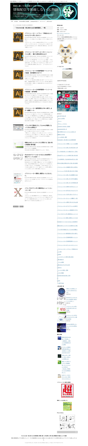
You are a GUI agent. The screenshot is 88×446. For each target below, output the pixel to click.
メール (64, 69)
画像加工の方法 (61, 134)
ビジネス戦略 (60, 273)
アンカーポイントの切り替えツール (32, 76)
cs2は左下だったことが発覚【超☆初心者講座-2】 (69, 155)
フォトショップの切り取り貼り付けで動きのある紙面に (71, 171)
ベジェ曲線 (40, 95)
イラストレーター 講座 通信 (43, 114)
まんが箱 (59, 251)
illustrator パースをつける (40, 160)
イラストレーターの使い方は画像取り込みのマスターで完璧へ (72, 175)
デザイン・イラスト (62, 123)
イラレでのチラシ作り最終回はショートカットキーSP (70, 214)
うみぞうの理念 (61, 118)
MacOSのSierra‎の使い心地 (63, 275)
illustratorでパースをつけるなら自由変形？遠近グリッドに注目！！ (71, 299)
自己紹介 (16, 21)
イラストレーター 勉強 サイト (45, 76)
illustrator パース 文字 (31, 160)
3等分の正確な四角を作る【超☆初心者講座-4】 (69, 163)
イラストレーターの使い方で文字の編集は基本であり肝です (72, 178)
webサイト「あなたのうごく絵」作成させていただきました (66, 377)
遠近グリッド (47, 160)
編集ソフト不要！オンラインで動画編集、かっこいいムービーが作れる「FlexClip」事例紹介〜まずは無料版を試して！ (66, 367)
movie (58, 280)
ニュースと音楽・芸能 (62, 270)
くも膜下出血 (60, 283)
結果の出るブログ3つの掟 (63, 265)
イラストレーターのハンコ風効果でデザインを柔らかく (71, 210)
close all (64, 116)
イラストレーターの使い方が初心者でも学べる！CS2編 (71, 147)
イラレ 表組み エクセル (33, 39)
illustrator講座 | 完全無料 (24, 21)
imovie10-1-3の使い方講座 (63, 126)
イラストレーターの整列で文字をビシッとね (68, 186)
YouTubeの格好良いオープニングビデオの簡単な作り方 (71, 326)
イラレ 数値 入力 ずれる (30, 131)
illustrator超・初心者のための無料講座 (39, 37)
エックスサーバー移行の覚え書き (65, 256)
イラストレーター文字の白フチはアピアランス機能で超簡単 (72, 190)
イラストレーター (49, 177)
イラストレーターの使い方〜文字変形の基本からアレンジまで (72, 182)
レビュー (59, 121)
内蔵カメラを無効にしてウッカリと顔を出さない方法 (71, 290)
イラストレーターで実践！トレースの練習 (67, 143)
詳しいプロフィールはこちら (63, 33)
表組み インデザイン (42, 39)
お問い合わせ (49, 21)
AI (57, 278)
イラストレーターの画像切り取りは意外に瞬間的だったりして (72, 167)
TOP (12, 21)
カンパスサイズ (29, 148)
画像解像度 (34, 148)
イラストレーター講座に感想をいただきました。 (69, 217)
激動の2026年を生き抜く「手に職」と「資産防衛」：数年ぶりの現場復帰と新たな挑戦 (66, 341)
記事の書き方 (60, 259)
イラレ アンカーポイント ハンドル (35, 57)
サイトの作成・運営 (62, 137)
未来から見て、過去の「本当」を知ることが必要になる (66, 357)
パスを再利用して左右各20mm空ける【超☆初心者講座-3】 (71, 159)
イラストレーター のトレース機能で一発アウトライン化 (71, 198)
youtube (59, 254)
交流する (59, 267)
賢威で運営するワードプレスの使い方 (66, 131)
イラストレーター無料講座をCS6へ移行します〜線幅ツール (72, 233)
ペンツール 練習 (46, 57)
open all (59, 116)
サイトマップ (42, 21)
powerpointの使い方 (34, 21)
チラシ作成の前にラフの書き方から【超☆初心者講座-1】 (71, 151)
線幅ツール (50, 114)
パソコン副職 (60, 262)
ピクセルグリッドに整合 (39, 131)
